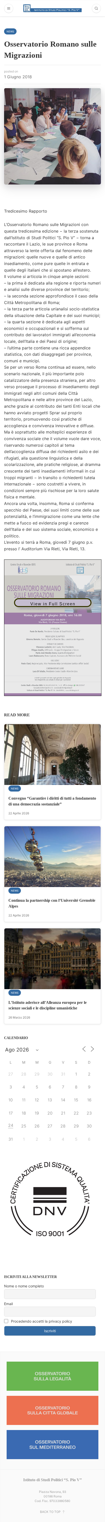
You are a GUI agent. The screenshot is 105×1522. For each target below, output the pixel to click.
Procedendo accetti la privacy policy (41, 1321)
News (10, 31)
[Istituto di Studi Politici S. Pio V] (52, 8)
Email (8, 1304)
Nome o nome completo (24, 1286)
